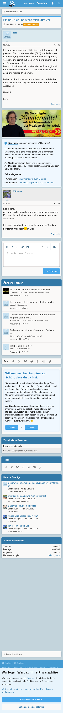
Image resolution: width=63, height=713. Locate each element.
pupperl (13, 305)
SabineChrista (15, 321)
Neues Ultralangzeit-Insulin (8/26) (23, 516)
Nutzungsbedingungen (35, 667)
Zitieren (56, 104)
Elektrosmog (22, 305)
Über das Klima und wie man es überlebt (27, 496)
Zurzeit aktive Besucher (15, 440)
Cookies (8, 663)
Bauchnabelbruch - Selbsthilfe (22, 506)
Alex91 (12, 336)
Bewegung (13, 511)
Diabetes (12, 521)
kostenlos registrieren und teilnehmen (36, 182)
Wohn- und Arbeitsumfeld (19, 501)
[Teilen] (55, 45)
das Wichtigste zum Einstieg (32, 179)
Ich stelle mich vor (23, 349)
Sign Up (31, 427)
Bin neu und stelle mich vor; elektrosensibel (32, 302)
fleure (12, 349)
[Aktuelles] (53, 4)
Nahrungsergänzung (17, 491)
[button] (7, 247)
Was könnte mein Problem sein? (36, 292)
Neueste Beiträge (11, 477)
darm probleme (31, 24)
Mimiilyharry (54, 555)
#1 (59, 45)
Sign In (12, 427)
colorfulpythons (16, 292)
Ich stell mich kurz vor (18, 526)
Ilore (8, 24)
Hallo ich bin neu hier (21, 345)
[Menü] (4, 4)
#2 (59, 204)
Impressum (17, 667)
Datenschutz (52, 667)
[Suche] (59, 4)
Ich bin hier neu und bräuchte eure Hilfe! (30, 289)
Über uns (6, 667)
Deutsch (20, 663)
